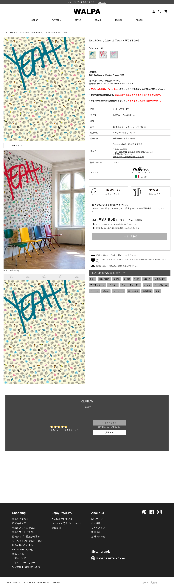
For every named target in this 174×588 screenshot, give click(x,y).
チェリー (94, 291)
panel (127, 278)
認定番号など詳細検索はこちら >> (128, 156)
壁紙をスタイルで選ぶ (23, 527)
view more (102, 2)
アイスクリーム (97, 285)
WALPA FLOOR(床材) (22, 549)
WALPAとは (97, 519)
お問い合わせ (98, 536)
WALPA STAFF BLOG (62, 519)
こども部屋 (160, 278)
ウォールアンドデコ (131, 285)
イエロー (113, 285)
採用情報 (95, 532)
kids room (104, 278)
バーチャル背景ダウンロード (67, 523)
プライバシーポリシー (23, 562)
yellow (147, 278)
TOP (5, 32)
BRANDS (13, 32)
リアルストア (98, 527)
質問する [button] (109, 432)
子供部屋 (147, 291)
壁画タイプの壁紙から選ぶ (26, 536)
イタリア (144, 177)
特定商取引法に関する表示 (26, 566)
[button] (159, 11)
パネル (106, 291)
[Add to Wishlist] (129, 244)
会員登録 (56, 527)
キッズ (147, 285)
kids (92, 278)
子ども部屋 (133, 291)
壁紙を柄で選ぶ (20, 523)
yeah (136, 278)
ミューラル (119, 291)
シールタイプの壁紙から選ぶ (27, 540)
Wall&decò (25, 32)
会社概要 (95, 523)
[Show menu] (21, 20)
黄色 (158, 291)
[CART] (165, 11)
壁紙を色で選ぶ (20, 519)
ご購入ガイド (19, 558)
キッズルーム (161, 285)
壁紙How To (18, 553)
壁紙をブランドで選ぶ (23, 532)
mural (117, 278)
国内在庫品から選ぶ (22, 545)
